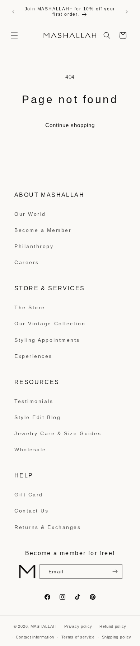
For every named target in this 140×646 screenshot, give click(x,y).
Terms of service (78, 637)
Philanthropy (34, 246)
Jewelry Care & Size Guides (57, 433)
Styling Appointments (47, 340)
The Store (29, 307)
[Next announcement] (127, 12)
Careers (26, 262)
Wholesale (30, 449)
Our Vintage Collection (49, 323)
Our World (30, 214)
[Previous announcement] (13, 12)
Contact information (35, 637)
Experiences (33, 356)
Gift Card (28, 494)
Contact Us (31, 511)
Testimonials (33, 401)
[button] (14, 35)
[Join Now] (114, 571)
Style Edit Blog (37, 417)
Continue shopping (70, 125)
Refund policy (112, 626)
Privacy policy (78, 626)
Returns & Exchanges (47, 527)
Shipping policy (117, 637)
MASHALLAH (43, 626)
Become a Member (42, 230)
